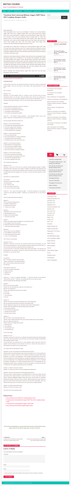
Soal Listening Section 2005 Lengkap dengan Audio (19, 405)
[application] (25, 76)
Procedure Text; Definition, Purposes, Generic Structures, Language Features (57, 113)
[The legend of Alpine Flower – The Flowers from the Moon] (50, 53)
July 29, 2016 (8, 20)
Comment (6, 454)
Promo (48, 252)
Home (4, 11)
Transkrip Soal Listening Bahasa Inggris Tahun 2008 (19, 403)
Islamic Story (50, 233)
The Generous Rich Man (54, 187)
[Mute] (40, 76)
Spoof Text (50, 221)
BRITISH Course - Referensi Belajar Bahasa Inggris (21, 482)
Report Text (50, 217)
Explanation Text (51, 204)
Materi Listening (20, 20)
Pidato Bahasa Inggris (52, 250)
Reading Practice (51, 255)
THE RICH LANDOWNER (60, 44)
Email (5, 469)
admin (14, 20)
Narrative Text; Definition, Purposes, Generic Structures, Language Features (57, 103)
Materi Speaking (51, 245)
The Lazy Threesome (54, 180)
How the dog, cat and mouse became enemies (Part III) (60, 78)
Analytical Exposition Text (53, 198)
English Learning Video (52, 228)
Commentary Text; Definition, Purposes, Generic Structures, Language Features (57, 119)
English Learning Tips (52, 226)
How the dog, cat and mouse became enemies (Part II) (60, 69)
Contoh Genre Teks (52, 196)
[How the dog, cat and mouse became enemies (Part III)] (50, 79)
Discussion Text (51, 202)
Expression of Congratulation (58, 96)
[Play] (5, 76)
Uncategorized (50, 257)
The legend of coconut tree (55, 183)
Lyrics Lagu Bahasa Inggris (53, 238)
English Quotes (28, 11)
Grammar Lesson (18, 11)
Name (5, 464)
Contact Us (46, 11)
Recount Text (50, 215)
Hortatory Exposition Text (53, 207)
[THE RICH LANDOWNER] (50, 47)
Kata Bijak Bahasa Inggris (53, 236)
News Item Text (51, 211)
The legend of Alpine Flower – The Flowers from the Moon (60, 52)
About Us (9, 11)
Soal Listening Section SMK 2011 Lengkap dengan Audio (20, 398)
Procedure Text (51, 213)
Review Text (50, 219)
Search (49, 15)
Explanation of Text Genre (53, 231)
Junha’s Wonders (53, 185)
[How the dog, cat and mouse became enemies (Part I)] (50, 62)
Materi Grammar (51, 240)
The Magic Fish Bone (54, 178)
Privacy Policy (37, 11)
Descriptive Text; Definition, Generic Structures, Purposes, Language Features (57, 128)
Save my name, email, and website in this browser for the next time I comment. (24, 473)
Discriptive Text (51, 200)
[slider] (43, 76)
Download (49, 223)
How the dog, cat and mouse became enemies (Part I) (60, 61)
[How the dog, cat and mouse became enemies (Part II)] (50, 70)
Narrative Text (50, 209)
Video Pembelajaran (52, 260)
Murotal (49, 248)
